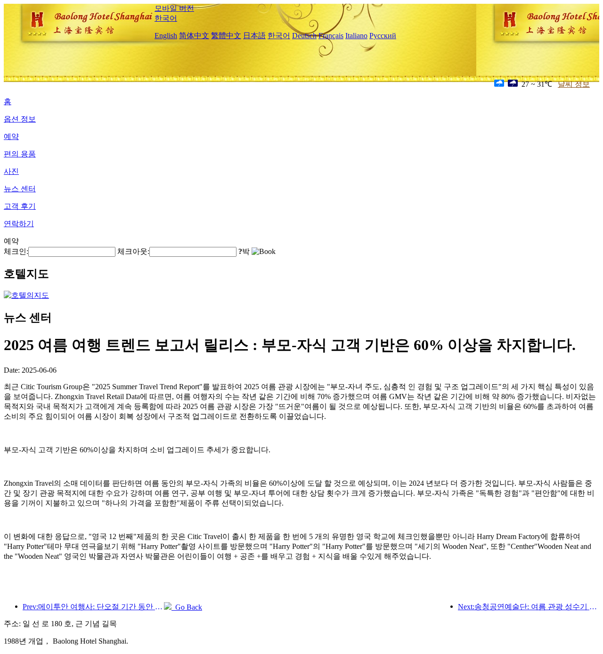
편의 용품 (20, 154)
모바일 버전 (174, 8)
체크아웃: (133, 251)
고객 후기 (20, 206)
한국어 (166, 18)
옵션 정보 (20, 119)
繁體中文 (226, 36)
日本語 (254, 36)
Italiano (356, 36)
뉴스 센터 (20, 189)
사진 (11, 171)
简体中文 (194, 36)
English (166, 36)
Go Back (186, 607)
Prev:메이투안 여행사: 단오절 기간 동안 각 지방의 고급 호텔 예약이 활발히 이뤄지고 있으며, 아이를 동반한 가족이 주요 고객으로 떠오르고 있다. (93, 607)
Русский (382, 36)
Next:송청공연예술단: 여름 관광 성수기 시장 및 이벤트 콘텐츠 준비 (528, 607)
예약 (11, 136)
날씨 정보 (574, 84)
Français (330, 36)
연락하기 (19, 224)
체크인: (16, 251)
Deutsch (304, 36)
